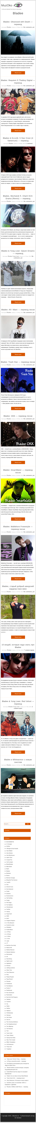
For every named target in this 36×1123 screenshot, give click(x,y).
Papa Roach (9, 979)
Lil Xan (8, 938)
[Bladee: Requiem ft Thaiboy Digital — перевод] (18, 114)
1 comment (29, 143)
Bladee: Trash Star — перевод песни (18, 362)
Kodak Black (9, 929)
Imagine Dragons (10, 920)
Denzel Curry (9, 886)
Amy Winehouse (10, 855)
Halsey (8, 911)
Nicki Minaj (9, 959)
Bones (8, 875)
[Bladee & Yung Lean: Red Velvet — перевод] (18, 736)
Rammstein (9, 995)
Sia (7, 1004)
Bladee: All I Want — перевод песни (18, 310)
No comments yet (29, 27)
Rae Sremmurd (10, 992)
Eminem (8, 893)
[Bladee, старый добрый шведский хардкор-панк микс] (18, 619)
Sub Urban (9, 1017)
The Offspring (9, 1026)
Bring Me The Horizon (11, 880)
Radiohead (9, 990)
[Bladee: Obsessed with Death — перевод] (18, 54)
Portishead (9, 983)
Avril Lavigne (9, 862)
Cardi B (8, 882)
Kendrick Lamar (10, 925)
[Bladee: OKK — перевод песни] (18, 446)
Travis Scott (9, 1033)
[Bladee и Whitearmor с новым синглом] (18, 793)
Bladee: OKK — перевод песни (18, 416)
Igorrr (7, 918)
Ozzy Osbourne (10, 972)
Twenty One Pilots (10, 1037)
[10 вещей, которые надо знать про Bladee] (18, 677)
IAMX (7, 916)
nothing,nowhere (10, 967)
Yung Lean (15, 256)
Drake (7, 891)
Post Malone (9, 986)
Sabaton (8, 999)
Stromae (8, 1015)
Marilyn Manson (10, 949)
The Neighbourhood (11, 1024)
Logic (7, 941)
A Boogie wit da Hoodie (12, 848)
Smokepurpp (9, 1013)
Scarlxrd (8, 1001)
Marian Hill (9, 947)
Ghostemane (9, 907)
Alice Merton (9, 853)
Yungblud (8, 1049)
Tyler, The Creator (10, 1040)
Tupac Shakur (9, 1035)
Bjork (7, 868)
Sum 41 (8, 1019)
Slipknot (8, 1010)
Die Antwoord (9, 889)
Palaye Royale (10, 977)
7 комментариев (29, 650)
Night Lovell (9, 961)
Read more (18, 72)
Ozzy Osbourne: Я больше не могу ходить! (17, 1080)
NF (7, 956)
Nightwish (8, 963)
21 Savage (9, 844)
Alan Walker (9, 850)
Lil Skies (8, 936)
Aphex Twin (9, 857)
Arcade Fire (9, 860)
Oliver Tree (9, 970)
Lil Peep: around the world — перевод (16, 1061)
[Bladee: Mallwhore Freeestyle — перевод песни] (18, 560)
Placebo (8, 981)
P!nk (7, 974)
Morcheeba (9, 954)
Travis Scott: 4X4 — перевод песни (16, 1078)
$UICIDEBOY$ (10, 842)
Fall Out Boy (9, 898)
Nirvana (8, 965)
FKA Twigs (9, 902)
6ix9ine (8, 846)
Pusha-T (8, 988)
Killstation (8, 927)
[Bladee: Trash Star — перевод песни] (18, 392)
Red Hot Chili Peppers (12, 997)
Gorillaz (8, 909)
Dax (7, 884)
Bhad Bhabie (9, 864)
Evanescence (9, 895)
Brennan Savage (10, 878)
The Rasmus (9, 1028)
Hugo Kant (9, 913)
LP (7, 943)
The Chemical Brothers (12, 1022)
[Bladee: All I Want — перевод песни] (18, 338)
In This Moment (10, 923)
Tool (7, 1031)
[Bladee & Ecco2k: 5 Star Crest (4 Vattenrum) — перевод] (18, 172)
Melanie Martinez (10, 952)
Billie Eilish (9, 866)
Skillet (7, 1006)
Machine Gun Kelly (11, 945)
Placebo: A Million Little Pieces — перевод (17, 1086)
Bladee (9, 27)
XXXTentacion (9, 1044)
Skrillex (8, 1008)
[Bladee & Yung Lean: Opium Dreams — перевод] (18, 286)
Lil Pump (8, 934)
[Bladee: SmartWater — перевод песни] (18, 503)
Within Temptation (10, 1042)
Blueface (8, 873)
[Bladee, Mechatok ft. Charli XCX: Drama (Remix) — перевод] (18, 227)
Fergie (8, 900)
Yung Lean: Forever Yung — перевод (16, 1059)
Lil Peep (8, 931)
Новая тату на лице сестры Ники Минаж (17, 1076)
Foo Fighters (9, 905)
